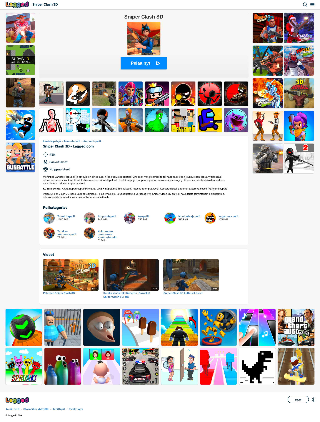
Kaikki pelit (12, 409)
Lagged (18, 4)
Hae (305, 4)
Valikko (312, 4)
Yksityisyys (76, 409)
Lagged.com (18, 400)
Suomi (298, 399)
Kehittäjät (58, 409)
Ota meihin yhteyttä (36, 409)
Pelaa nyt (140, 63)
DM (313, 399)
